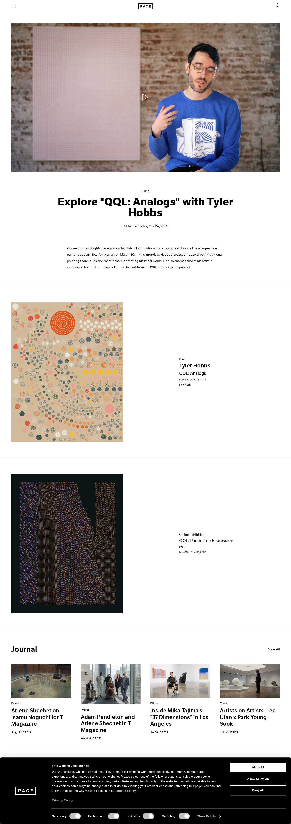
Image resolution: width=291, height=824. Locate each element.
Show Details (206, 816)
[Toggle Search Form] (278, 5)
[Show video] (145, 97)
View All (274, 649)
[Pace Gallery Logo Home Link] (145, 6)
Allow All (258, 767)
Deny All (258, 790)
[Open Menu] (13, 6)
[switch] (113, 816)
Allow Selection (258, 779)
